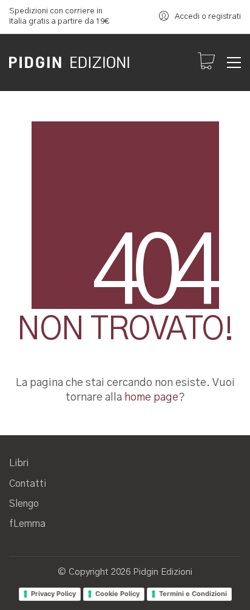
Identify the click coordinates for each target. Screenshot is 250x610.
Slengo (24, 504)
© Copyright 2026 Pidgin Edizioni (125, 572)
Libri (19, 463)
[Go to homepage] (69, 62)
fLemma (27, 524)
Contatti (27, 484)
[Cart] (206, 62)
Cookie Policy (117, 593)
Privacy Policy (53, 593)
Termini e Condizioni (193, 593)
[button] (234, 62)
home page (151, 397)
